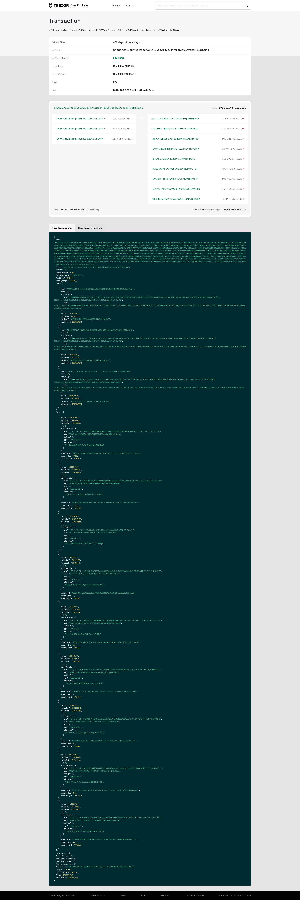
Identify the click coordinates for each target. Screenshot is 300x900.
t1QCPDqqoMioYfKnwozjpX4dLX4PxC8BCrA (175, 199)
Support (165, 895)
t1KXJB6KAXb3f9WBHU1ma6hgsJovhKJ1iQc (174, 168)
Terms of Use (97, 895)
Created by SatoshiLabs (62, 895)
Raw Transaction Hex (90, 228)
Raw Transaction (62, 228)
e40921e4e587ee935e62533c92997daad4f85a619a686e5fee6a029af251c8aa (98, 108)
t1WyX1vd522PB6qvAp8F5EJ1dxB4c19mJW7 (79, 118)
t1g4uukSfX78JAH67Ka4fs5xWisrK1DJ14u (173, 158)
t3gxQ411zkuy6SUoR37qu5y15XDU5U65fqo (174, 138)
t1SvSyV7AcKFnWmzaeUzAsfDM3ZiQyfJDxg (175, 188)
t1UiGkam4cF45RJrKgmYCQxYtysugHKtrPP (174, 178)
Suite (143, 895)
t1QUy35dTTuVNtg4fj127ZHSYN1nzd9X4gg (174, 128)
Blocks (116, 5)
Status (129, 5)
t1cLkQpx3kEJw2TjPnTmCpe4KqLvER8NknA (175, 118)
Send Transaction (194, 895)
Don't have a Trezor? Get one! (234, 895)
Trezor (122, 895)
